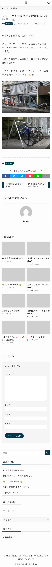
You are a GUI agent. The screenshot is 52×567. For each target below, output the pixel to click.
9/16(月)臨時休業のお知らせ (16, 487)
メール (8, 414)
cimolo (26, 221)
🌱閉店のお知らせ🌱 (13, 481)
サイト (7, 423)
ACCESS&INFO (41, 556)
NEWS (20, 559)
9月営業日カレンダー (13, 492)
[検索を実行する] (47, 452)
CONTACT (29, 559)
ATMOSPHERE (25, 556)
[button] (49, 3)
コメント (9, 374)
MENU (14, 556)
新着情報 (9, 24)
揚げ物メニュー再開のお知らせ (17, 476)
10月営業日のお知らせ (13, 470)
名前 (7, 405)
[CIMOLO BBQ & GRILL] (26, 3)
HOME (7, 556)
